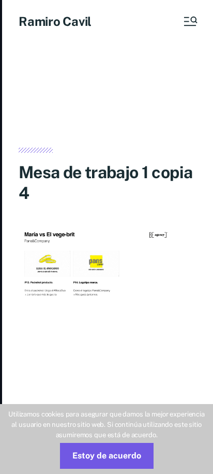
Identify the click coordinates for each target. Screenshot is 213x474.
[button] (190, 21)
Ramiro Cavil (55, 21)
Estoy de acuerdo (106, 456)
